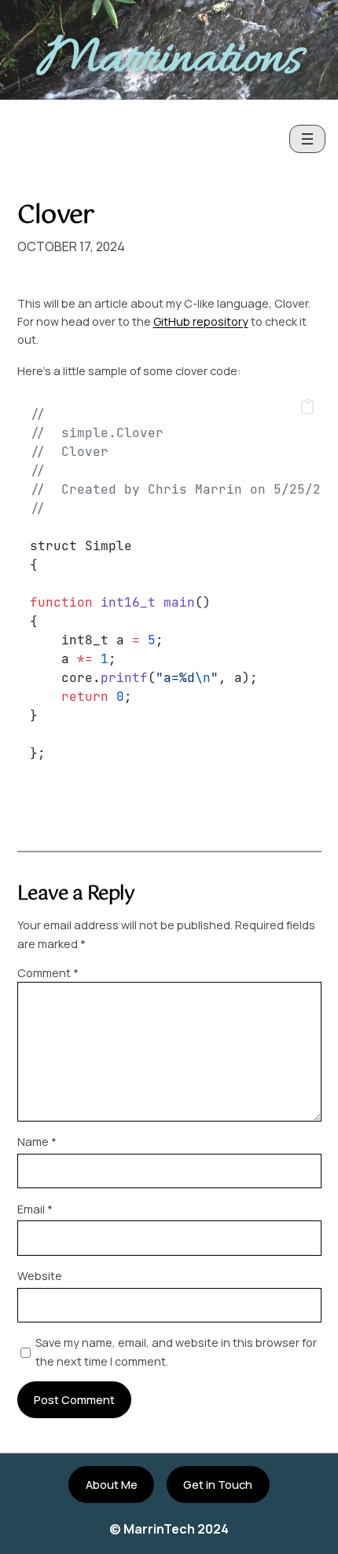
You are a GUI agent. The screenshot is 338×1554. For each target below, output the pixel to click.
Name (37, 1141)
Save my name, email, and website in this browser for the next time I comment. (176, 1351)
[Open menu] (307, 139)
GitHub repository (200, 321)
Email (35, 1209)
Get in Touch (217, 1484)
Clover (55, 216)
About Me (112, 1484)
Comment (48, 972)
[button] (307, 407)
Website (39, 1275)
